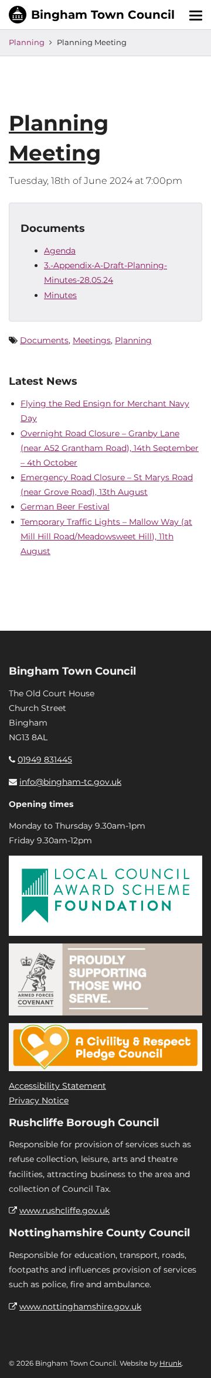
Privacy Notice (39, 1100)
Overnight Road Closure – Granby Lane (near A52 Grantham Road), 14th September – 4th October (110, 448)
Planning (27, 42)
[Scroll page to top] (188, 1355)
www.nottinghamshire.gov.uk (80, 1306)
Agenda (60, 250)
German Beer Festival (65, 506)
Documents (44, 340)
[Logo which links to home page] (92, 14)
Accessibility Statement (57, 1085)
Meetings (92, 340)
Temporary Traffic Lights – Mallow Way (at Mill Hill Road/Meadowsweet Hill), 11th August (106, 536)
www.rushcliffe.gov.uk (64, 1210)
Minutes (60, 295)
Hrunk (170, 1363)
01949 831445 (45, 759)
